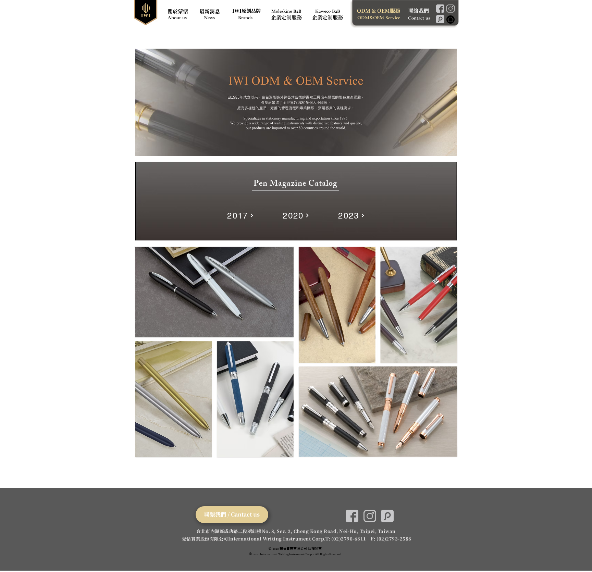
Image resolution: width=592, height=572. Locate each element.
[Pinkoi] (440, 19)
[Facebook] (440, 8)
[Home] (450, 19)
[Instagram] (450, 8)
